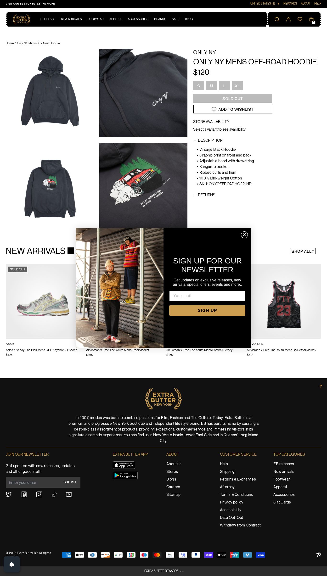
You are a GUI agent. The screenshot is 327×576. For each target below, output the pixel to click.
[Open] (12, 564)
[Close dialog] (244, 235)
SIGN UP (207, 310)
